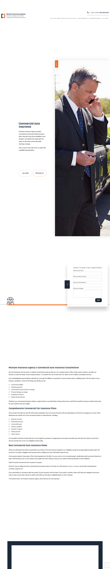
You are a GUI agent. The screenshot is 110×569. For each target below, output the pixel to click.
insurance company (73, 466)
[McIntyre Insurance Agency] (3, 16)
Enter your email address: (79, 282)
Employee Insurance (83, 18)
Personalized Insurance (95, 18)
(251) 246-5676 (104, 12)
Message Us (40, 173)
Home (51, 18)
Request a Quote (60, 18)
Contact (106, 18)
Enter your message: (78, 288)
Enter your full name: (78, 271)
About (54, 18)
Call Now (25, 173)
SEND (98, 300)
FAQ (103, 18)
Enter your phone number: (79, 277)
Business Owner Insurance (70, 18)
